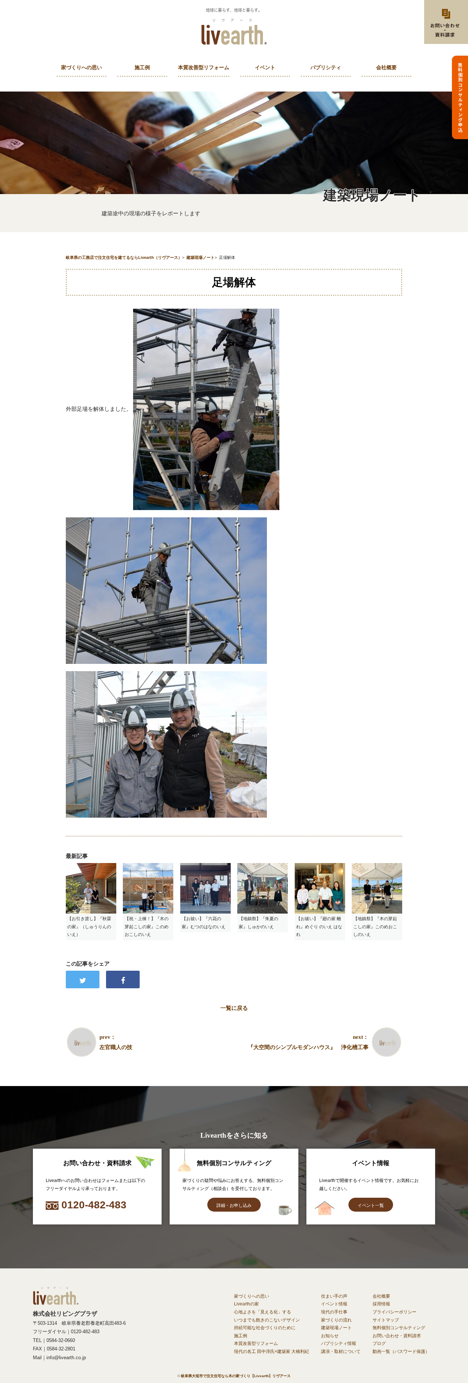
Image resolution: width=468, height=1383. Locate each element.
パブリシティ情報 (338, 1343)
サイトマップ (386, 1320)
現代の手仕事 (334, 1312)
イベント (265, 67)
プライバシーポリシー (394, 1312)
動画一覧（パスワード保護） (401, 1351)
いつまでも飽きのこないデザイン (267, 1320)
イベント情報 (334, 1303)
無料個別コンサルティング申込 (460, 97)
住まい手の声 (334, 1296)
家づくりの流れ (336, 1320)
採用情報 (381, 1303)
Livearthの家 (246, 1303)
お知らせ (330, 1335)
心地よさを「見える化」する (262, 1312)
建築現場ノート (336, 1327)
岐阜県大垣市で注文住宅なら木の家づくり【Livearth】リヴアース (236, 1376)
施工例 (142, 67)
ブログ (379, 1343)
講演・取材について (341, 1351)
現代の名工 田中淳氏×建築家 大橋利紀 (271, 1351)
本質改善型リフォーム (203, 67)
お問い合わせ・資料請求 (397, 1335)
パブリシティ (325, 67)
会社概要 (386, 67)
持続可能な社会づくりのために (264, 1327)
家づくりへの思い (81, 67)
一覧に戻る (234, 1008)
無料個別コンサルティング (399, 1327)
